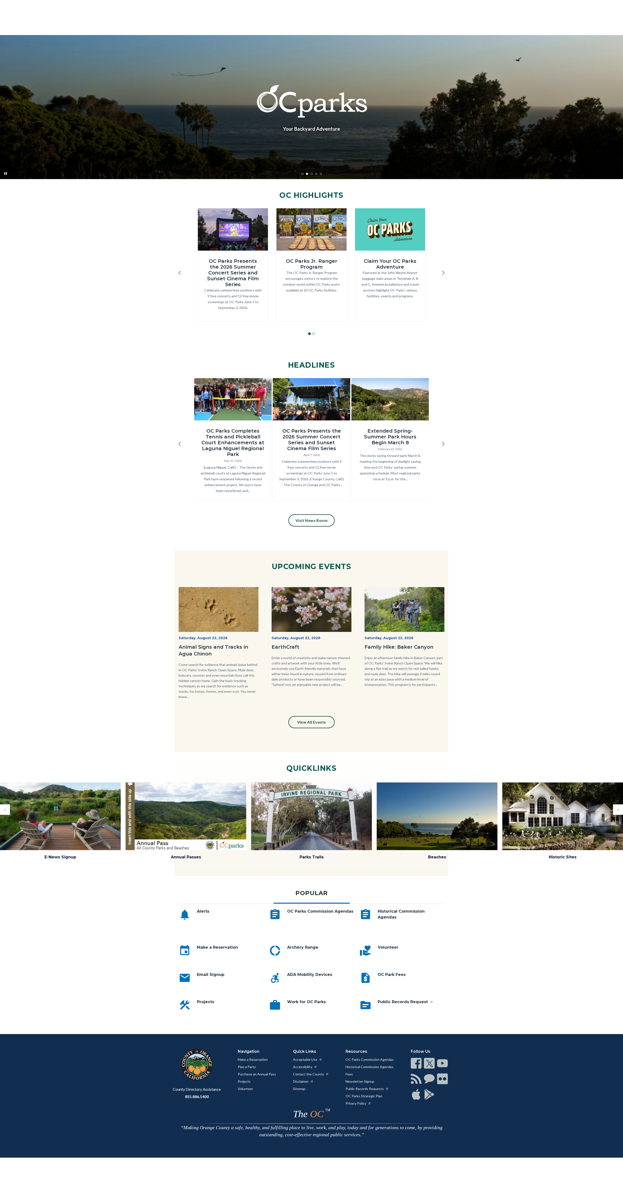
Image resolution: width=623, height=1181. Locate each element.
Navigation (248, 1051)
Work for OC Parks (306, 1001)
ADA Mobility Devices (309, 974)
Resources (356, 1051)
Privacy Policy (356, 1103)
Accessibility (303, 1067)
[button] (179, 272)
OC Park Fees (392, 974)
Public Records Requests (365, 1089)
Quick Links (304, 1051)
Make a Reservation (217, 947)
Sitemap (299, 1089)
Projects (205, 1001)
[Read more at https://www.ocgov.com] (197, 1065)
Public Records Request (403, 1001)
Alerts (203, 911)
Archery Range (302, 947)
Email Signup (210, 974)
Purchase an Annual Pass (257, 1074)
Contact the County (309, 1074)
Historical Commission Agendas (370, 1067)
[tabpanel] (311, 967)
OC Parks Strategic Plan (364, 1096)
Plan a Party (247, 1067)
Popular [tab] (311, 893)
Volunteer (388, 947)
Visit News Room (311, 520)
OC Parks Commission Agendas (320, 911)
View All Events (311, 722)
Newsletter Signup (360, 1081)
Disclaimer (301, 1081)
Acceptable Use (305, 1059)
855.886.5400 (197, 1096)
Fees (349, 1074)
